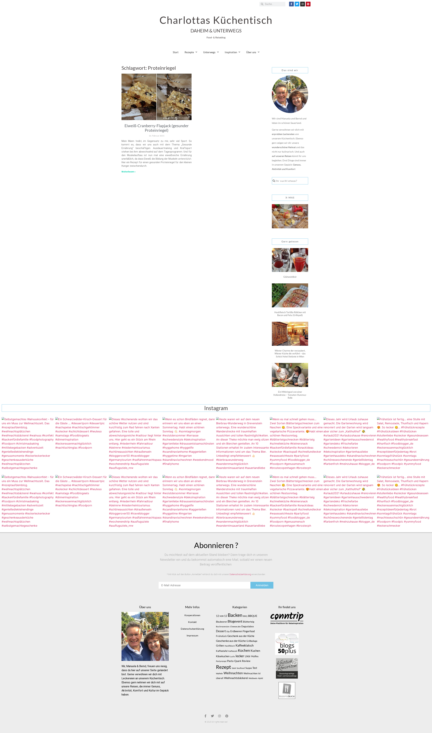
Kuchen (255, 650)
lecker (240, 656)
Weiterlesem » (129, 172)
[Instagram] (302, 4)
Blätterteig (248, 621)
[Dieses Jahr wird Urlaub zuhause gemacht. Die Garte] (350, 444)
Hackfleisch (230, 645)
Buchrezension (223, 626)
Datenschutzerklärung (240, 574)
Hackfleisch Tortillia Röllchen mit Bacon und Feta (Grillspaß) (290, 314)
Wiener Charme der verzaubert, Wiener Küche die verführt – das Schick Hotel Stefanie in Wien (290, 353)
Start (176, 52)
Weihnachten (233, 673)
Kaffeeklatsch (245, 645)
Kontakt (192, 622)
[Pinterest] (308, 4)
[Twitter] (297, 4)
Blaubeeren (221, 621)
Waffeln (219, 673)
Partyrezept (221, 661)
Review (246, 661)
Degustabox (247, 626)
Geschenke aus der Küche (231, 640)
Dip (228, 631)
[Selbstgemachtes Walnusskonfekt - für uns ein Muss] (28, 444)
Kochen (244, 650)
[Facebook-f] (291, 4)
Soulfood (241, 668)
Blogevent (235, 621)
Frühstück (221, 636)
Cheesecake (235, 626)
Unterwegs (209, 52)
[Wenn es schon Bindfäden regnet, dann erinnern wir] (189, 444)
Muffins (255, 656)
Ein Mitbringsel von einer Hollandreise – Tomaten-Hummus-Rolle (290, 394)
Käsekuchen (223, 656)
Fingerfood (249, 631)
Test (254, 667)
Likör (248, 656)
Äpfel (260, 678)
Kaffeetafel (222, 650)
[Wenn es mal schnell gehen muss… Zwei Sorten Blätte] (296, 444)
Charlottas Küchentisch (216, 20)
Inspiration (231, 52)
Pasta (230, 660)
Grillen (220, 645)
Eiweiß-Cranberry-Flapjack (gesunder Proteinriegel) (157, 128)
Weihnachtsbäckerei (236, 677)
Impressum (192, 635)
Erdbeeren (236, 631)
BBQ (245, 616)
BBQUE (252, 615)
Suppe (248, 667)
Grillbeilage (251, 641)
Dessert (221, 631)
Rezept (223, 667)
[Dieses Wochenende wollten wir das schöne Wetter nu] (135, 444)
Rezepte (189, 52)
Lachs (232, 656)
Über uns (251, 52)
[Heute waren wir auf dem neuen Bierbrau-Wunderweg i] (242, 444)
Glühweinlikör (290, 276)
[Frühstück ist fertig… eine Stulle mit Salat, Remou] (403, 444)
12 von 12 (221, 615)
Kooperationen (192, 615)
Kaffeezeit (232, 651)
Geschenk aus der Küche (240, 635)
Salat (234, 668)
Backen (235, 615)
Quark (237, 660)
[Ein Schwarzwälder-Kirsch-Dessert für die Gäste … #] (82, 444)
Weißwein (253, 678)
